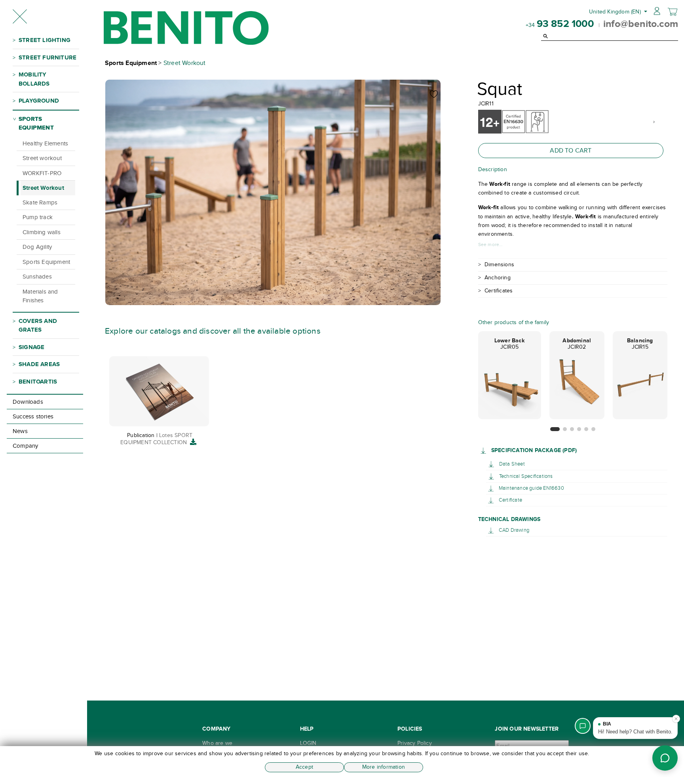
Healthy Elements (45, 143)
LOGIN (308, 743)
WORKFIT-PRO (42, 173)
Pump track (38, 217)
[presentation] (491, 122)
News (20, 431)
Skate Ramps (40, 202)
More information (383, 767)
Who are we (217, 743)
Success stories (33, 416)
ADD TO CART (570, 150)
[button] (555, 429)
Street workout (42, 158)
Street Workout (43, 187)
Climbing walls (42, 232)
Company (25, 446)
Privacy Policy (414, 743)
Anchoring (497, 278)
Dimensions (499, 264)
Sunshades (37, 276)
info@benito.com (640, 23)
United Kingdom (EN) (615, 12)
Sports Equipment (46, 262)
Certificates (498, 291)
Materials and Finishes (40, 296)
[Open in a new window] (484, 450)
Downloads (28, 402)
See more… (490, 244)
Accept (304, 767)
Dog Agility (37, 247)
